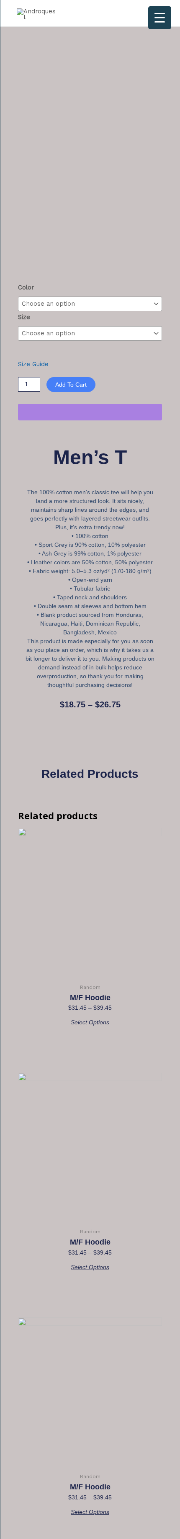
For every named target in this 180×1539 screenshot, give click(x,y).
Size (24, 317)
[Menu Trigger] (159, 17)
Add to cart (71, 384)
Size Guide (33, 364)
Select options (90, 1022)
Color (26, 287)
